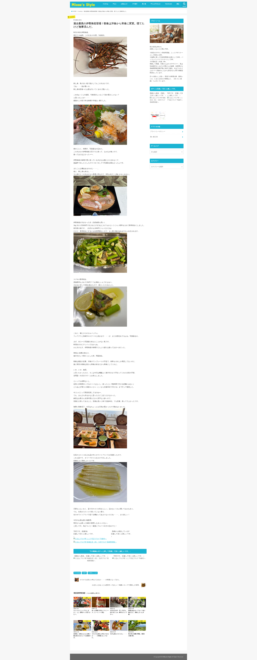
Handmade (168, 4)
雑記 (178, 4)
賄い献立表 (154, 137)
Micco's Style (83, 4)
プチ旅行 (134, 4)
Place (114, 4)
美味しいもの (93, 573)
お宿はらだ (124, 4)
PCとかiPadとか (156, 4)
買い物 (144, 4)
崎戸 (85, 573)
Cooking (105, 4)
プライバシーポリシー (157, 131)
